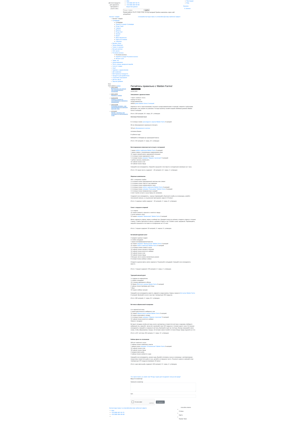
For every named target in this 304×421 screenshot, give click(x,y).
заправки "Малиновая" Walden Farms (148, 216)
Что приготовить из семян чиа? (141, 377)
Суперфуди (115, 20)
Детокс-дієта (116, 79)
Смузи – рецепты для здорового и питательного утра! (119, 114)
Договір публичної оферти (172, 16)
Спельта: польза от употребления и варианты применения (119, 101)
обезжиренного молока (142, 128)
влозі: (119, 86)
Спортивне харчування (119, 77)
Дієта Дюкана (116, 72)
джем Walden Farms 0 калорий (145, 103)
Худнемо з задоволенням (120, 70)
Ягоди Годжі (119, 26)
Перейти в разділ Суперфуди (125, 24)
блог (162, 16)
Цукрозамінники (117, 62)
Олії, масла (115, 51)
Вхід (187, 3)
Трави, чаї (115, 60)
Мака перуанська (121, 37)
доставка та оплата (155, 16)
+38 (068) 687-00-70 (132, 3)
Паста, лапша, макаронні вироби (122, 64)
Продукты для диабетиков (120, 75)
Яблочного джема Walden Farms (147, 284)
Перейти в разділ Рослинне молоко (127, 56)
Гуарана (118, 28)
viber (127, 1)
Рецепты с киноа (116, 95)
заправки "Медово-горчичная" (151, 158)
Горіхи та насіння (117, 47)
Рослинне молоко (118, 53)
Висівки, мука (116, 43)
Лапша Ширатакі (117, 45)
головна (140, 16)
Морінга (118, 30)
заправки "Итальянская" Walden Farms (153, 346)
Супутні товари (117, 66)
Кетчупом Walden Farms (187, 293)
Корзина (185, 6)
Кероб (117, 35)
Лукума (118, 34)
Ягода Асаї (119, 32)
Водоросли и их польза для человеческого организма (118, 90)
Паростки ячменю (121, 39)
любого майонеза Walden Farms (146, 150)
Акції (114, 68)
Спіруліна (119, 41)
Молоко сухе (120, 58)
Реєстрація (189, 1)
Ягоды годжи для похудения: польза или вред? (166, 377)
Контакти (146, 16)
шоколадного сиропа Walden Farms (154, 122)
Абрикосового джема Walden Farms (148, 313)
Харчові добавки (117, 81)
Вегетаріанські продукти (120, 74)
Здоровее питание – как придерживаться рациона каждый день (119, 107)
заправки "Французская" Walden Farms (149, 243)
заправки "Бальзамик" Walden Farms (154, 189)
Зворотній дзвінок (132, 6)
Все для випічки (117, 49)
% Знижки (187, 8)
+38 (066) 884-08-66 (132, 5)
